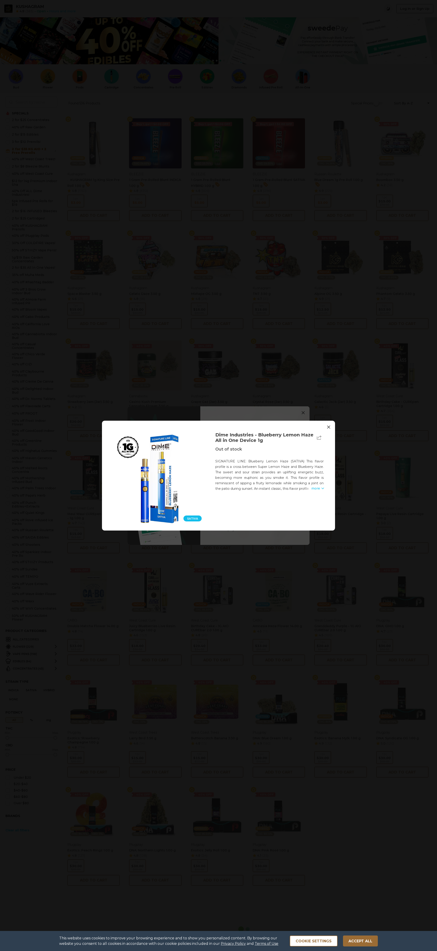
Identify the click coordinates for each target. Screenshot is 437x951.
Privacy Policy (233, 943)
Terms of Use (266, 943)
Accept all (360, 941)
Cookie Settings (314, 941)
